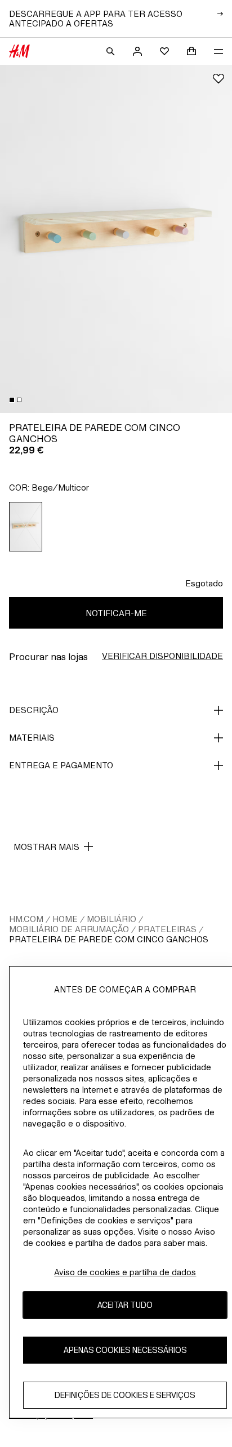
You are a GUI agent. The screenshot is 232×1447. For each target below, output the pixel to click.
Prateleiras (167, 929)
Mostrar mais (46, 847)
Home (65, 919)
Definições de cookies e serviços (125, 1395)
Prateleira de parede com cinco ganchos (108, 939)
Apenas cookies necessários (125, 1350)
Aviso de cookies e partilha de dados (125, 1272)
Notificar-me (116, 613)
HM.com (26, 919)
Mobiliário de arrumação (69, 929)
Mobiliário (111, 919)
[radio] (26, 526)
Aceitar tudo (125, 1305)
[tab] (12, 400)
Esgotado (204, 583)
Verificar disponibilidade (162, 656)
